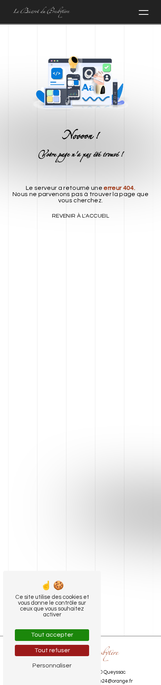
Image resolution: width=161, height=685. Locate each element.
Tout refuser (52, 650)
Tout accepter (52, 635)
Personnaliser (52, 665)
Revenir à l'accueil (80, 216)
